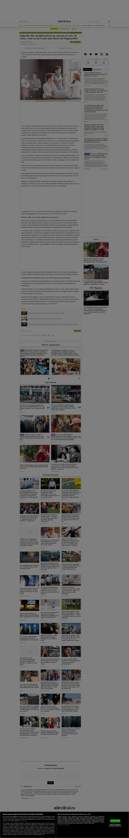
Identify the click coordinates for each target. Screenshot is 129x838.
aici (20, 830)
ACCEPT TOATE (115, 821)
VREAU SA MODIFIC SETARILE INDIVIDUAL (115, 825)
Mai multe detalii (23, 820)
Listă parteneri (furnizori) (63, 824)
